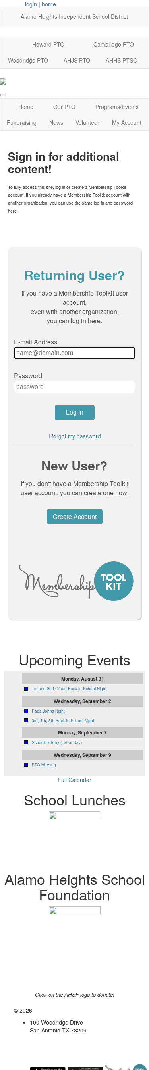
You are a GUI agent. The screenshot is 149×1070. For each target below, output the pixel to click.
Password (28, 375)
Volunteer (87, 122)
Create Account (75, 516)
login (31, 4)
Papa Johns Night (48, 711)
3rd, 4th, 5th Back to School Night (63, 720)
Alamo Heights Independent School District (74, 16)
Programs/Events (117, 107)
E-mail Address (35, 341)
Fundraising (22, 122)
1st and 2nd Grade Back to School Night (69, 688)
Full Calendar (74, 780)
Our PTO (64, 107)
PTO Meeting (44, 765)
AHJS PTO (77, 60)
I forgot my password (74, 436)
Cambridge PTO (113, 44)
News (56, 122)
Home (25, 107)
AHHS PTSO (121, 60)
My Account (126, 122)
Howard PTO (48, 44)
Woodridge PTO (28, 60)
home (49, 4)
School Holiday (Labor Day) (57, 742)
